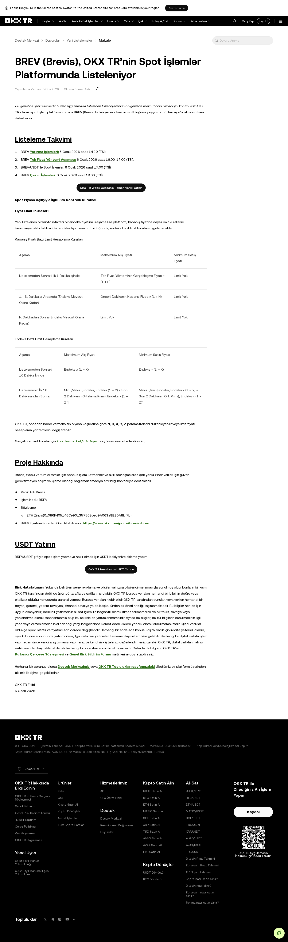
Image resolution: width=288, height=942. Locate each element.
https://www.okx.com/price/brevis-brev (116, 523)
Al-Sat (63, 21)
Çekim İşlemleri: (43, 175)
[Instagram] (60, 919)
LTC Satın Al (151, 852)
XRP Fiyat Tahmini (198, 872)
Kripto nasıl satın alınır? (202, 879)
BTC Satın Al (151, 797)
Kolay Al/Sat (160, 21)
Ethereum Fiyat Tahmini (202, 865)
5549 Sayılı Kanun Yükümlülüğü (27, 862)
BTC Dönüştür (153, 879)
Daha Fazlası (198, 21)
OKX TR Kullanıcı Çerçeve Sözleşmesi (32, 797)
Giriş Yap (248, 21)
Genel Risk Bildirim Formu (90, 654)
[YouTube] (67, 919)
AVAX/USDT (194, 845)
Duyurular (53, 40)
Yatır (127, 21)
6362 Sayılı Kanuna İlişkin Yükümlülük (32, 872)
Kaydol (263, 21)
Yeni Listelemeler (79, 40)
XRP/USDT (193, 831)
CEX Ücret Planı (111, 797)
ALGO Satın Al (152, 838)
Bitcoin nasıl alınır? (198, 885)
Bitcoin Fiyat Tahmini (200, 858)
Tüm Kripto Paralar (71, 824)
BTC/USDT (193, 797)
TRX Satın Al (151, 831)
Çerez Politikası (25, 826)
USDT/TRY (193, 791)
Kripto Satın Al (68, 804)
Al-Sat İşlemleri (68, 818)
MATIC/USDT (195, 811)
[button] (234, 21)
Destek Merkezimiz (74, 667)
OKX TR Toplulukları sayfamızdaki (126, 667)
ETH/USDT (193, 804)
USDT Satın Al (152, 791)
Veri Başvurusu (25, 833)
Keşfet (46, 21)
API (102, 791)
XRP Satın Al (151, 824)
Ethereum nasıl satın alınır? (200, 894)
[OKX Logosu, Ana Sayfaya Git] (18, 21)
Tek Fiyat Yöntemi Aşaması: (53, 160)
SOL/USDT (193, 818)
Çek (141, 21)
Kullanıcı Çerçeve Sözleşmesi (39, 654)
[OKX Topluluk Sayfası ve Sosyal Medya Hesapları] (75, 919)
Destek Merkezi (27, 40)
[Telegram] (52, 919)
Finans (111, 21)
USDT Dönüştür (154, 872)
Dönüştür (179, 21)
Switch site (176, 8)
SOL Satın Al (151, 818)
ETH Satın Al (151, 804)
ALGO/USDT (194, 838)
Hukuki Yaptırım (25, 819)
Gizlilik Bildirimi (25, 806)
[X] (45, 919)
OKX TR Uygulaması (29, 840)
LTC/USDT (193, 852)
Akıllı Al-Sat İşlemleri (85, 21)
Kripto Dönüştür (69, 811)
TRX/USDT (193, 824)
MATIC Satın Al (153, 811)
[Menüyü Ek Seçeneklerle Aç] (281, 21)
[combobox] (245, 41)
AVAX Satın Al (152, 845)
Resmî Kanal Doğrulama (116, 825)
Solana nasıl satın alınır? (202, 902)
